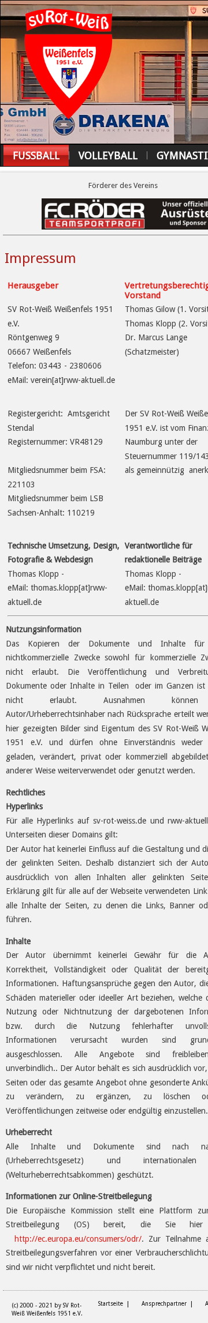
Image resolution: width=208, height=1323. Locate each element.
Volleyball (108, 155)
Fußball (36, 155)
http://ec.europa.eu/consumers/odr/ (78, 1238)
